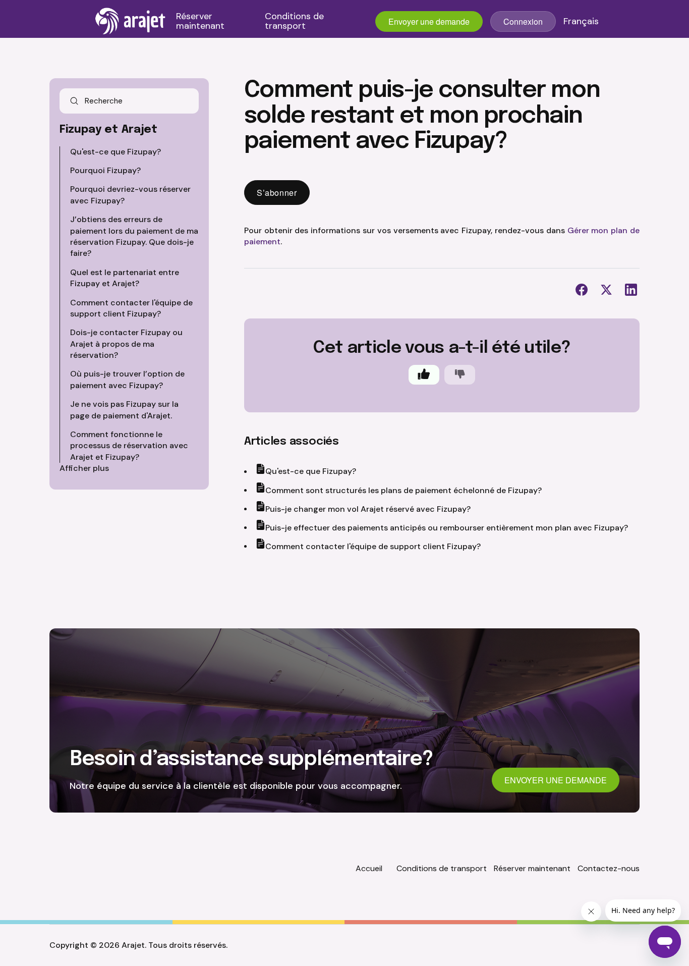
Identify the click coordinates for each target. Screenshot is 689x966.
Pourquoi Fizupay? (105, 170)
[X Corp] (606, 290)
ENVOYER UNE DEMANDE (555, 780)
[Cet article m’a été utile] (424, 375)
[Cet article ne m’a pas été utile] (459, 375)
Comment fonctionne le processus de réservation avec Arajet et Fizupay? (129, 445)
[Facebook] (582, 290)
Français (581, 21)
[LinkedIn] (631, 290)
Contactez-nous (609, 868)
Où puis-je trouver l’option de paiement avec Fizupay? (127, 379)
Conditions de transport (294, 22)
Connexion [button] (523, 21)
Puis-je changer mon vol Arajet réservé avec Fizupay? (368, 509)
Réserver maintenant (200, 22)
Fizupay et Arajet (108, 129)
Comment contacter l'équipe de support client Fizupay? (131, 308)
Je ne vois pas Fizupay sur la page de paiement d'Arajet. (124, 409)
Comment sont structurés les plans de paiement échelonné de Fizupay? (403, 490)
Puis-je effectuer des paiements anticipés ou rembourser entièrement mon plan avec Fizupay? (446, 527)
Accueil (369, 868)
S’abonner (277, 192)
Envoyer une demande (429, 21)
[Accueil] (130, 21)
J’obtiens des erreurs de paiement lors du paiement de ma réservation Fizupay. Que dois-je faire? (134, 236)
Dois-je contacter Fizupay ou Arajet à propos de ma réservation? (126, 343)
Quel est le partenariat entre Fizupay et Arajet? (124, 278)
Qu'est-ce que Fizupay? (115, 151)
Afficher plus (84, 468)
